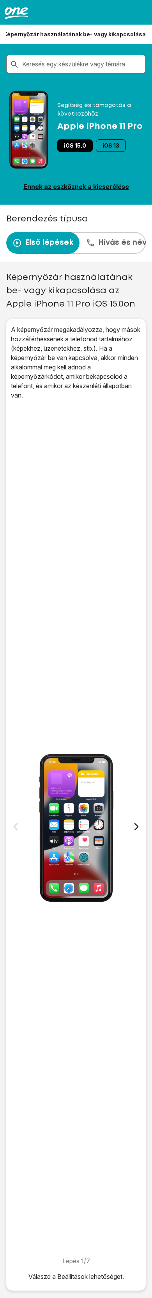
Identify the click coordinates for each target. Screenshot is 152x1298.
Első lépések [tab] (49, 242)
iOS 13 (111, 145)
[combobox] (82, 64)
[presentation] (76, 243)
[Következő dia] (136, 826)
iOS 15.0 (75, 145)
